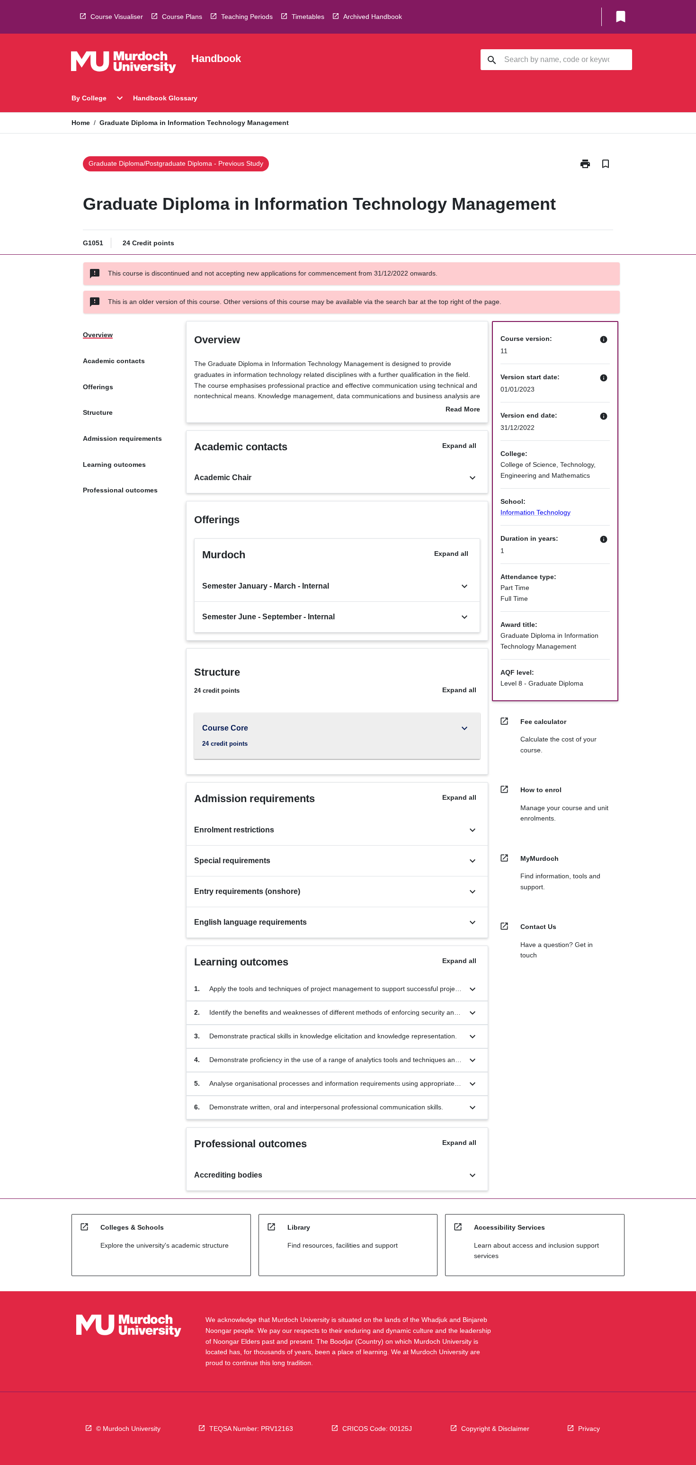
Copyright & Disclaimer (495, 1428)
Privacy (589, 1428)
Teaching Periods (247, 16)
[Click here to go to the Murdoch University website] (123, 64)
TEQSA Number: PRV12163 (251, 1428)
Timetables (308, 16)
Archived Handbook (372, 16)
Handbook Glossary (165, 98)
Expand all (459, 445)
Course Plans (182, 16)
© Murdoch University (128, 1428)
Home (80, 122)
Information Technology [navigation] (535, 512)
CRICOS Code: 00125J (377, 1428)
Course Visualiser (116, 16)
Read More (463, 410)
